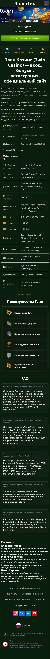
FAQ (34, 605)
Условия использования (17, 599)
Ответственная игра (32, 593)
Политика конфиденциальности (25, 588)
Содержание (20, 605)
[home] (25, 3)
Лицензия (40, 599)
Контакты (12, 593)
